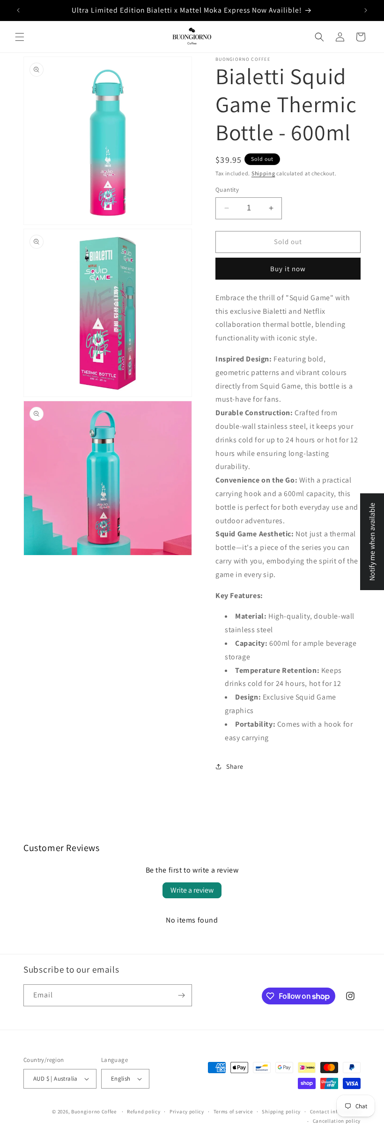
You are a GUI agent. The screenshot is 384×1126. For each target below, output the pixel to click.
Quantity (227, 190)
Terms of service (233, 1111)
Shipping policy (281, 1111)
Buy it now (288, 268)
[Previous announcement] (18, 10)
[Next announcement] (365, 10)
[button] (19, 37)
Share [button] (235, 766)
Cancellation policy (337, 1121)
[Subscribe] (181, 995)
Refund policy (143, 1111)
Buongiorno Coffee (94, 1111)
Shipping (263, 173)
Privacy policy (187, 1111)
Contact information (335, 1111)
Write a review (192, 890)
